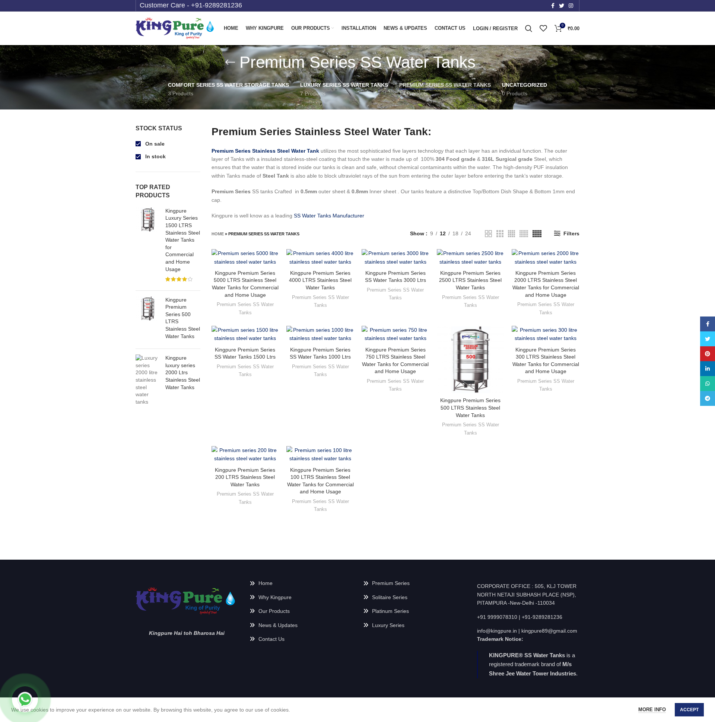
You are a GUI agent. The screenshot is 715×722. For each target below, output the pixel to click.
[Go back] (230, 62)
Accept (689, 709)
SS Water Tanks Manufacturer (329, 216)
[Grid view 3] (499, 233)
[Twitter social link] (561, 5)
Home (218, 234)
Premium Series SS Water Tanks (245, 308)
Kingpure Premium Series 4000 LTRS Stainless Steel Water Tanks (320, 280)
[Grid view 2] (488, 233)
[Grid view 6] (523, 233)
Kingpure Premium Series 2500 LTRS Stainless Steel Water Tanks (470, 280)
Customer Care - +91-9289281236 (191, 5)
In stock (155, 156)
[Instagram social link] (570, 5)
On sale (154, 144)
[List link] (301, 583)
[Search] (528, 28)
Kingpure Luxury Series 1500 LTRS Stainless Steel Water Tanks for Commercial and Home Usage (182, 240)
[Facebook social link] (553, 5)
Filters (571, 233)
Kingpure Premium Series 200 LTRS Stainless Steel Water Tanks (245, 477)
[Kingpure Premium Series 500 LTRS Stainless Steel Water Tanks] (148, 319)
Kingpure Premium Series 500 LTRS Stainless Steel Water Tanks (182, 318)
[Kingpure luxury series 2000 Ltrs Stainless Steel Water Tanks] (148, 379)
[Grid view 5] (537, 233)
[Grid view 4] (511, 233)
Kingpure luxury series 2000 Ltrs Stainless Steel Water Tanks (182, 372)
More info (652, 709)
